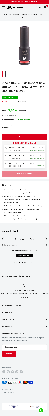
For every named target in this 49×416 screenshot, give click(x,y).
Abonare (9, 354)
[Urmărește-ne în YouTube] (12, 371)
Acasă (5, 14)
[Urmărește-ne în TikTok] (16, 371)
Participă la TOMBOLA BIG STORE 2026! (24, 1)
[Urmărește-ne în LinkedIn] (21, 371)
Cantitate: (6, 127)
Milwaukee (6, 102)
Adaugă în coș (24, 137)
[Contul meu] (40, 7)
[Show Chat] (42, 410)
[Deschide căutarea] (36, 7)
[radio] (24, 148)
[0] (44, 7)
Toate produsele (14, 14)
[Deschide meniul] (3, 7)
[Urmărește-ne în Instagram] (8, 371)
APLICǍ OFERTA (24, 174)
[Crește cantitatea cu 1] (25, 127)
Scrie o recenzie (24, 255)
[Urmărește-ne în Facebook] (3, 371)
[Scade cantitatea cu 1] (13, 127)
